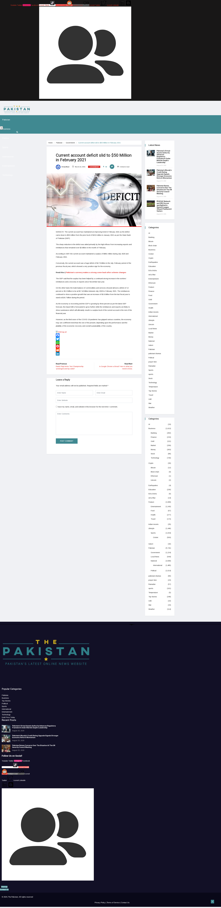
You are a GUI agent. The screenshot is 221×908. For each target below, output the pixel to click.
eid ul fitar (152, 275)
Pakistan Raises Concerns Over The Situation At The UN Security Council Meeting (164, 190)
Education (152, 266)
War (149, 403)
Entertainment (8, 166)
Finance (151, 291)
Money (150, 337)
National (151, 341)
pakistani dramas (154, 353)
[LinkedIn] (94, 353)
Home (50, 143)
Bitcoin (150, 241)
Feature (151, 287)
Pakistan (6, 120)
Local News (152, 329)
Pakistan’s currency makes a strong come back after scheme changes (96, 272)
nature (150, 345)
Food (150, 295)
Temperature (153, 387)
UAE (150, 399)
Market (150, 333)
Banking (151, 237)
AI (149, 233)
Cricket (151, 254)
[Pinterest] (94, 346)
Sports (5, 147)
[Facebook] (94, 335)
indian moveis (153, 312)
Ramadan (152, 366)
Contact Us (125, 903)
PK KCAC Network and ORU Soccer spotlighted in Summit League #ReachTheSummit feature (164, 206)
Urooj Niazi (65, 167)
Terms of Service (113, 903)
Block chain (152, 246)
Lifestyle (151, 320)
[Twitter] (94, 339)
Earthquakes (153, 262)
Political (151, 358)
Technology (7, 175)
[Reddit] (94, 350)
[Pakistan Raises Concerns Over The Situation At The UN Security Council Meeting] (151, 188)
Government (70, 143)
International (8, 157)
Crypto (150, 258)
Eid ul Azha (152, 270)
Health (150, 308)
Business (6, 129)
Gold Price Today (8, 717)
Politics (5, 138)
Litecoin (151, 324)
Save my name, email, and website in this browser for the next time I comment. (88, 407)
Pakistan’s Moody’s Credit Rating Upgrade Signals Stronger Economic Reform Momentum (164, 174)
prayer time (152, 362)
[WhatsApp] (94, 342)
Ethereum (152, 283)
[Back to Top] (212, 902)
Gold (150, 299)
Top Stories (152, 391)
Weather (151, 407)
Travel (150, 395)
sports (150, 374)
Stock (150, 378)
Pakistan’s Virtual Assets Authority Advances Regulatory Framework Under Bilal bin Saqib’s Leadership (163, 157)
